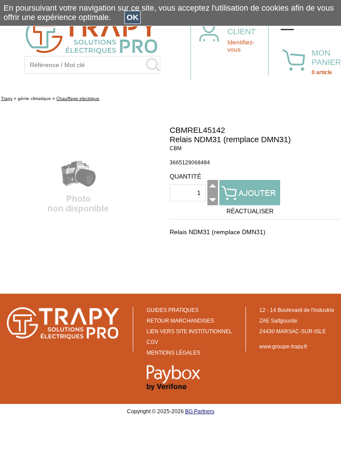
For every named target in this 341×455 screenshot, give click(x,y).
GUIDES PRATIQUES (172, 310)
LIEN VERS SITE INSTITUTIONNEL (189, 331)
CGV (152, 342)
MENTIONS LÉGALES (173, 353)
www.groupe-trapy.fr (283, 346)
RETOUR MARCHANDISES (180, 321)
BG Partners (199, 411)
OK (133, 17)
